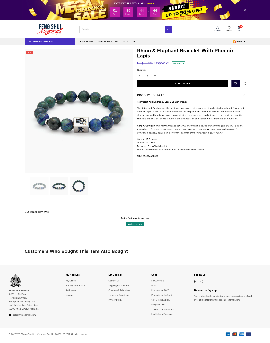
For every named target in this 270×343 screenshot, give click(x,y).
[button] (235, 83)
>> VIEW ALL (150, 3)
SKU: (147, 156)
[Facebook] (194, 281)
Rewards (240, 42)
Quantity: (142, 69)
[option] (79, 111)
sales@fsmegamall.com (24, 314)
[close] (244, 10)
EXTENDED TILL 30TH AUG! (129, 3)
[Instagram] (201, 281)
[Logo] (50, 29)
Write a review (135, 224)
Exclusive (178, 63)
